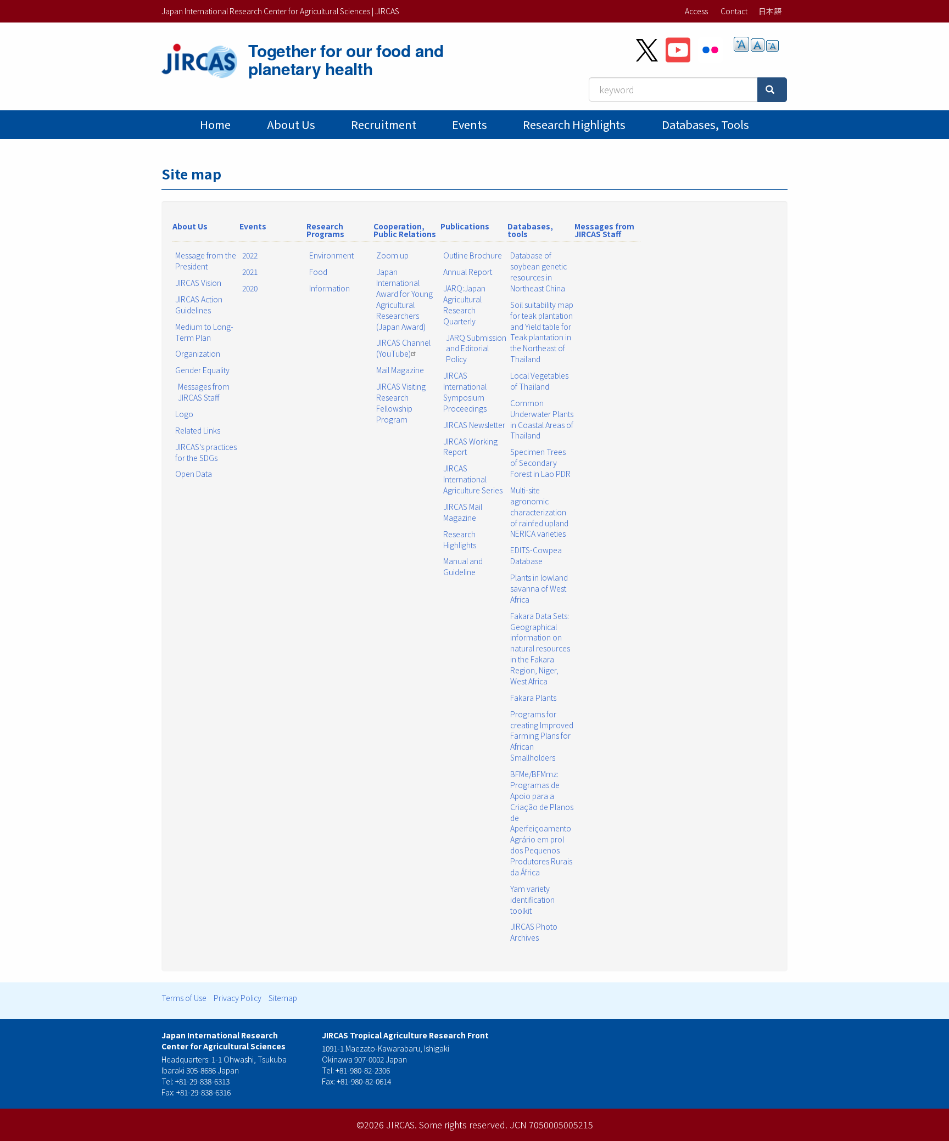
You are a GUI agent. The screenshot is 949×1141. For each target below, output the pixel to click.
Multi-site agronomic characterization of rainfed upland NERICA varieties (539, 512)
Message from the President (205, 261)
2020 (250, 288)
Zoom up (392, 255)
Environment (331, 255)
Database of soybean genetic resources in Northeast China (538, 272)
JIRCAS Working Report (470, 447)
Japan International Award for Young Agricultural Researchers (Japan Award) (404, 298)
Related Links (197, 430)
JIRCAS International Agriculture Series (473, 479)
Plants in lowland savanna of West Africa (539, 588)
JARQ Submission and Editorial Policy (476, 348)
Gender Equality (202, 369)
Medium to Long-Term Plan (204, 332)
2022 (250, 255)
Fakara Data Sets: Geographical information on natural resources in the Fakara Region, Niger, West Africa (540, 648)
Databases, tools (705, 124)
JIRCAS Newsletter (474, 424)
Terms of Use (183, 997)
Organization (197, 353)
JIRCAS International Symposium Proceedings (465, 392)
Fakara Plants (533, 697)
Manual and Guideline (463, 566)
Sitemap (283, 997)
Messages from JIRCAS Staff (204, 392)
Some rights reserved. (463, 1124)
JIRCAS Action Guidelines (198, 305)
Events (469, 124)
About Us (291, 124)
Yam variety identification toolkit (532, 899)
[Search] (772, 89)
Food (318, 271)
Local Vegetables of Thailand (539, 381)
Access (696, 10)
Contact (734, 10)
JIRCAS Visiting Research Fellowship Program (401, 403)
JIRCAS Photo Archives (533, 932)
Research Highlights (574, 124)
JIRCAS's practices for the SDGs (206, 452)
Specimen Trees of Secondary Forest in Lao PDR (540, 462)
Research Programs (325, 230)
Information (329, 288)
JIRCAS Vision (198, 282)
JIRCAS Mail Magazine (462, 512)
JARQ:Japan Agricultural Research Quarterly (464, 305)
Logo (184, 413)
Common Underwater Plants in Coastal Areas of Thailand (541, 419)
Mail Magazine (400, 369)
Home (215, 124)
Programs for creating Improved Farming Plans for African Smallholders (541, 736)
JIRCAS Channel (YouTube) (403, 348)
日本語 (769, 10)
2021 (250, 271)
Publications (464, 226)
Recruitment (383, 124)
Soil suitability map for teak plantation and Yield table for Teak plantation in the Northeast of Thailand (541, 331)
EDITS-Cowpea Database (536, 555)
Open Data (193, 473)
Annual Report (467, 271)
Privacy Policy (237, 997)
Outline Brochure (472, 255)
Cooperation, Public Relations (404, 230)
